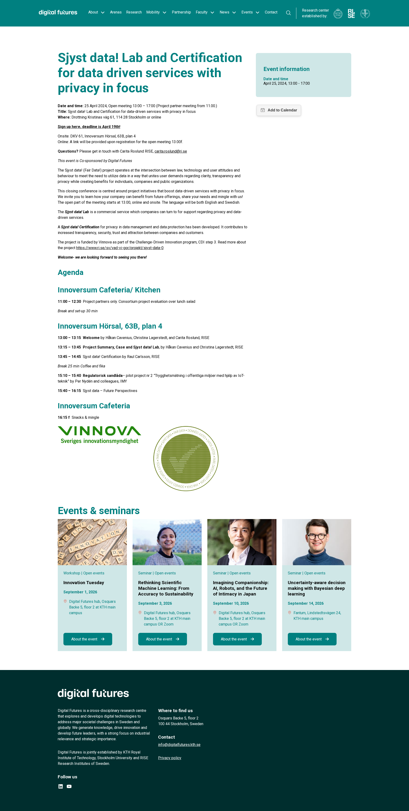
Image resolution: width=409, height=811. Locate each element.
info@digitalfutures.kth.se (179, 744)
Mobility (153, 12)
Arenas (116, 12)
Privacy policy (169, 758)
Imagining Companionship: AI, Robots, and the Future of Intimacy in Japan (241, 588)
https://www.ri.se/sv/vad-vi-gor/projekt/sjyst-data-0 (120, 248)
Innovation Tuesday (83, 582)
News (224, 12)
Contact (271, 12)
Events (247, 12)
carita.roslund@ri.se (171, 151)
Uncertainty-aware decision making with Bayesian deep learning (317, 588)
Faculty (202, 12)
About (93, 12)
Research (134, 12)
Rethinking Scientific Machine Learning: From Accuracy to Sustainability (165, 588)
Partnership (181, 12)
